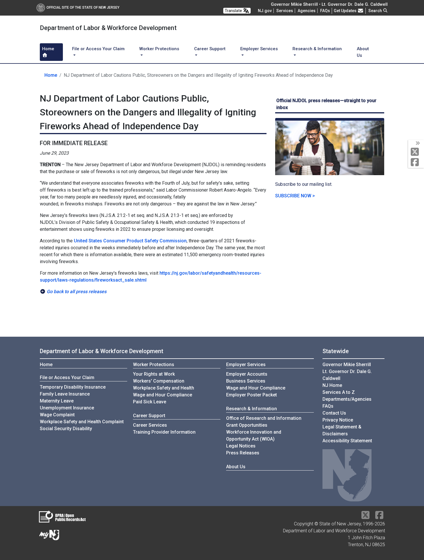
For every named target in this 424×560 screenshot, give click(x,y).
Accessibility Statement (347, 440)
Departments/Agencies (347, 399)
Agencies (307, 10)
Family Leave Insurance (65, 394)
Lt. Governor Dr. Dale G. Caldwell (347, 375)
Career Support (149, 415)
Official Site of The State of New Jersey (82, 7)
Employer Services (246, 364)
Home (48, 48)
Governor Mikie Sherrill (346, 364)
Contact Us (334, 413)
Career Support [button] (210, 48)
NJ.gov (265, 10)
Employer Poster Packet (251, 395)
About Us (363, 52)
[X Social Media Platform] (416, 152)
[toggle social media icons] (417, 143)
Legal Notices (241, 446)
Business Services (245, 381)
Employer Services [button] (259, 48)
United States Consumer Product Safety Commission (130, 241)
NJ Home (332, 385)
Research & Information (251, 408)
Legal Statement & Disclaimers (341, 430)
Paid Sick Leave (149, 401)
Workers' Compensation (158, 381)
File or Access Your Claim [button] (98, 48)
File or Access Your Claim (67, 377)
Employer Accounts (246, 374)
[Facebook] (416, 163)
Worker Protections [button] (159, 48)
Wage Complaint (57, 414)
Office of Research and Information (263, 418)
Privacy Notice (337, 420)
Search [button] (375, 10)
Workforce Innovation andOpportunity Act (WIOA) (253, 435)
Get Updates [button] (345, 10)
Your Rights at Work (154, 374)
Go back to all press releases (76, 291)
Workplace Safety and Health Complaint (82, 421)
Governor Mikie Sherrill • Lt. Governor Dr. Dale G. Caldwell (329, 4)
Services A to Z (338, 392)
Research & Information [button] (317, 48)
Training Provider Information (164, 432)
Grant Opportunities (246, 425)
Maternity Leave (57, 401)
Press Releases (242, 453)
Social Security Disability (66, 428)
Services (284, 10)
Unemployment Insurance (67, 408)
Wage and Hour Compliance (162, 395)
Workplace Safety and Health (163, 388)
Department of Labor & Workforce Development (101, 351)
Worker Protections (153, 364)
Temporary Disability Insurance (73, 387)
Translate (234, 10)
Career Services (150, 425)
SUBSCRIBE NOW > (295, 195)
